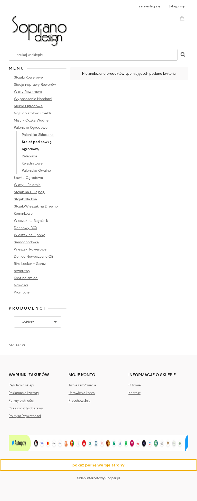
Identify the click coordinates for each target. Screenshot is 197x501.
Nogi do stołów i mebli (32, 113)
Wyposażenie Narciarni (33, 98)
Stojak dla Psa (25, 199)
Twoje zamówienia (82, 385)
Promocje (21, 292)
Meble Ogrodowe (28, 106)
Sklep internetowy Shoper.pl (98, 478)
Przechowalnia (79, 400)
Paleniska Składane (38, 134)
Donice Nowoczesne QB (33, 256)
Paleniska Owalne (36, 170)
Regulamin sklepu (22, 385)
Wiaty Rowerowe (28, 91)
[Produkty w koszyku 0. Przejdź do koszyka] (183, 18)
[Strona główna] (39, 29)
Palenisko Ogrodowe (30, 127)
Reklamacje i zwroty (24, 393)
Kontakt (135, 393)
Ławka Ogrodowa (28, 177)
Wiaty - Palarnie (27, 184)
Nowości (21, 285)
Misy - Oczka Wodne (31, 120)
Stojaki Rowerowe (28, 77)
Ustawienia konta (81, 393)
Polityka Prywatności (25, 416)
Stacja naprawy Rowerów (35, 84)
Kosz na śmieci (26, 278)
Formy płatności (21, 400)
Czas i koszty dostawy (26, 408)
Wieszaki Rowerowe (30, 249)
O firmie (135, 385)
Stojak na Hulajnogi (29, 192)
